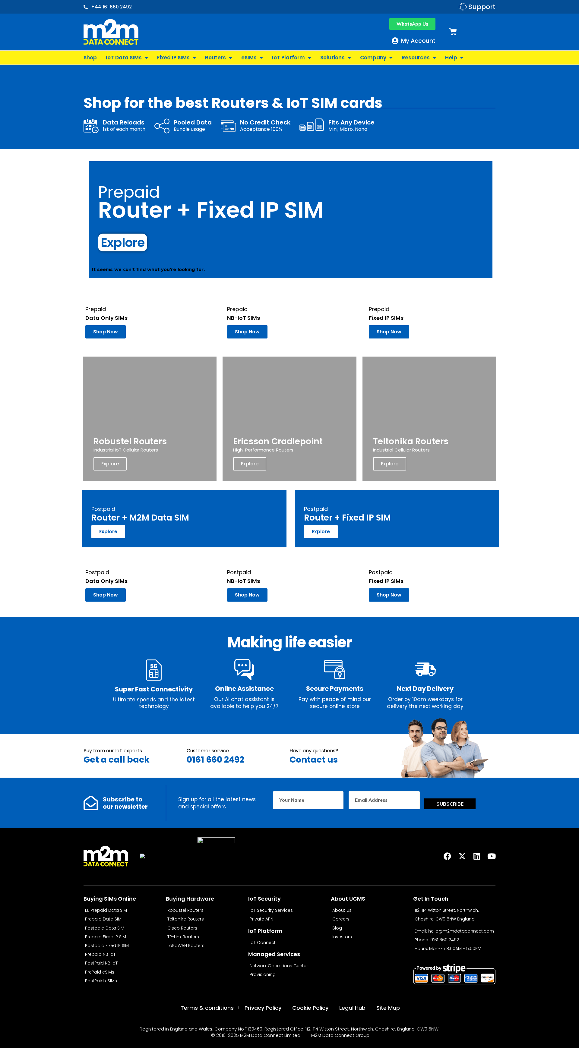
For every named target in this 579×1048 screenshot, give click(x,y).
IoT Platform (288, 57)
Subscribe (450, 804)
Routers (215, 57)
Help (451, 57)
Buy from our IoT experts (113, 750)
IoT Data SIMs (124, 57)
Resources (416, 57)
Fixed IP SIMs (173, 57)
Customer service (208, 750)
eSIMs (249, 57)
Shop (90, 57)
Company (373, 57)
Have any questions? (314, 750)
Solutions (332, 57)
